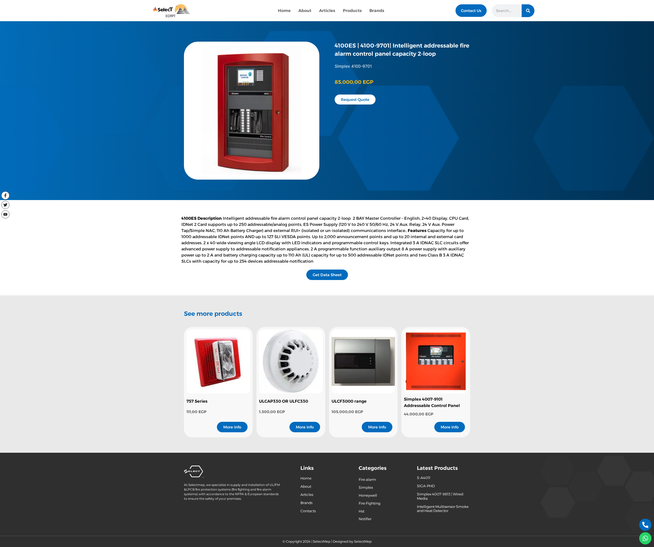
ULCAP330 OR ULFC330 (283, 401)
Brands (376, 10)
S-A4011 (423, 477)
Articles (327, 10)
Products (352, 10)
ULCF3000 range (349, 401)
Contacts (308, 511)
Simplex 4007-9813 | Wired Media (440, 496)
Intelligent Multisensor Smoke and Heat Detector (443, 508)
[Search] (528, 10)
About (304, 10)
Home (284, 10)
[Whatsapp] (645, 538)
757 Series (196, 401)
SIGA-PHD (426, 486)
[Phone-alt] (645, 525)
